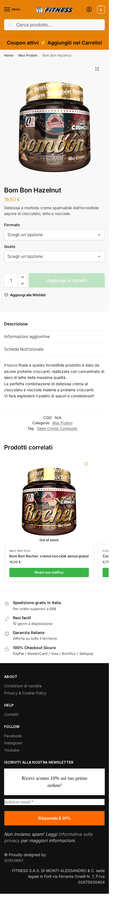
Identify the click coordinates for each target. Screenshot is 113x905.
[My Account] (89, 9)
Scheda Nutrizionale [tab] (24, 349)
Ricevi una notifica (49, 572)
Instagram (13, 743)
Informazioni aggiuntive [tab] (27, 336)
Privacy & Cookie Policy (25, 693)
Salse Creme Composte (57, 428)
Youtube (11, 750)
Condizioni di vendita (23, 685)
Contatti (11, 714)
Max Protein (27, 55)
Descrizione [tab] (16, 323)
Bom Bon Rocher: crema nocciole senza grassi (49, 556)
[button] (100, 9)
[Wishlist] (86, 464)
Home (8, 55)
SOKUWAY (14, 860)
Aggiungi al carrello (67, 280)
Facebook (13, 735)
